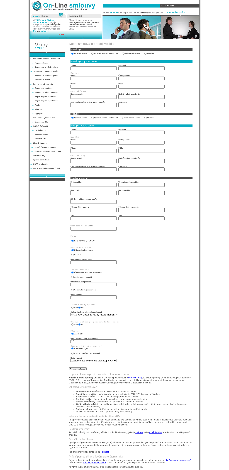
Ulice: (72, 76)
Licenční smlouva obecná (45, 147)
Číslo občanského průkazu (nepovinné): (87, 102)
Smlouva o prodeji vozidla (46, 67)
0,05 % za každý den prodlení (86, 353)
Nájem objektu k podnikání (46, 101)
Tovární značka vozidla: (128, 182)
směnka (139, 432)
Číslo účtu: (123, 102)
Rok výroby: (75, 190)
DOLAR (91, 241)
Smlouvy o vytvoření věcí (44, 118)
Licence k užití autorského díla (47, 151)
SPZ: (120, 215)
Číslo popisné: (124, 76)
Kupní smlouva (41, 63)
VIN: (72, 215)
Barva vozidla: (124, 190)
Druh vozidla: (76, 182)
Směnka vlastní (41, 135)
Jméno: (73, 65)
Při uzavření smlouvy (82, 250)
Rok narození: (76, 94)
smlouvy (153, 5)
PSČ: (120, 84)
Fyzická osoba (80, 53)
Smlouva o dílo (41, 122)
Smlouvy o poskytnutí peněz (45, 71)
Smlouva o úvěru (42, 80)
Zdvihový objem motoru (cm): (83, 198)
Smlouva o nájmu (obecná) (46, 92)
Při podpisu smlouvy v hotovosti (87, 272)
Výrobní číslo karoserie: (129, 207)
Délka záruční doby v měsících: (84, 338)
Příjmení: (122, 65)
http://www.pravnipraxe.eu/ (178, 460)
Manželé (150, 53)
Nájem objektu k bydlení (45, 97)
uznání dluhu (155, 432)
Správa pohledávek (41, 160)
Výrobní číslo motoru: (79, 207)
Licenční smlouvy (41, 143)
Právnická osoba (132, 53)
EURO (81, 241)
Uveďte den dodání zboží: (81, 259)
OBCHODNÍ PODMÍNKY (176, 13)
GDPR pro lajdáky (41, 164)
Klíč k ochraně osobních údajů (46, 168)
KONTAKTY (167, 5)
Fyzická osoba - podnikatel (106, 53)
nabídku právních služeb (94, 462)
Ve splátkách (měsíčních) (84, 290)
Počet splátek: (76, 294)
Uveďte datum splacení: (80, 282)
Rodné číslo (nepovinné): (129, 94)
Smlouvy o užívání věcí (43, 84)
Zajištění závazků (40, 126)
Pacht (37, 105)
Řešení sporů (76, 358)
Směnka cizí (40, 139)
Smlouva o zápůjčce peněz (46, 76)
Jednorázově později (82, 277)
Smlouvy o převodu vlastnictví (46, 59)
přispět (105, 452)
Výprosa (38, 109)
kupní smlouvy (135, 377)
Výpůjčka (39, 113)
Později (76, 255)
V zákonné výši (80, 349)
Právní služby (39, 156)
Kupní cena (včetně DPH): (81, 226)
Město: (73, 84)
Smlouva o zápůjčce (44, 88)
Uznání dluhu (40, 130)
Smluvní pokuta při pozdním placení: (86, 312)
